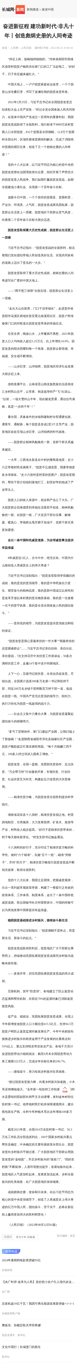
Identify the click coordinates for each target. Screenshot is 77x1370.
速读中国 (48, 9)
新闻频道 (33, 9)
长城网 (8, 9)
